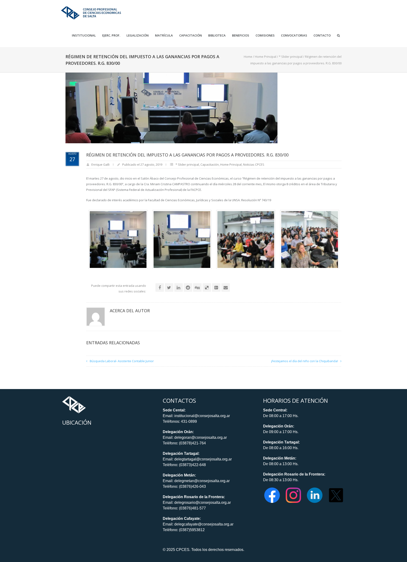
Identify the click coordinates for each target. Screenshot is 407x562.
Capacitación (190, 35)
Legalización (137, 35)
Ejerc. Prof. (111, 35)
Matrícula (164, 35)
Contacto (322, 35)
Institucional (84, 35)
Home (248, 56)
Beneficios (240, 35)
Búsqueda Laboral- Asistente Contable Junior (122, 361)
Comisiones (265, 35)
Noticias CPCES (253, 164)
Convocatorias (294, 35)
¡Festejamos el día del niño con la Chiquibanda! (304, 361)
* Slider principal (290, 56)
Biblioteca (217, 35)
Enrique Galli (100, 164)
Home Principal (265, 56)
